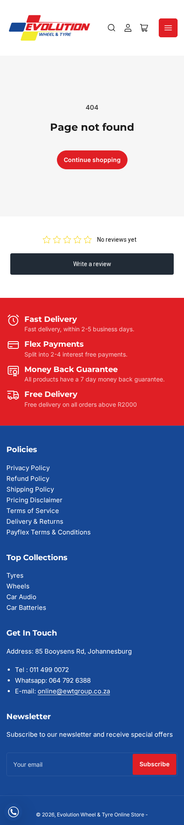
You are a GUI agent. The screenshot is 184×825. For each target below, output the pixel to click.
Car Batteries (26, 607)
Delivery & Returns (34, 521)
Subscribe (154, 764)
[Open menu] (168, 27)
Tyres (15, 575)
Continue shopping (92, 159)
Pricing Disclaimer (34, 500)
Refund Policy (27, 478)
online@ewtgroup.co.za (74, 691)
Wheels (18, 586)
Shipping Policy (30, 489)
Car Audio (21, 597)
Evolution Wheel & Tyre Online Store (101, 814)
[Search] (111, 27)
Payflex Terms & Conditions (48, 532)
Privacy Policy (28, 468)
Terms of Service (32, 511)
